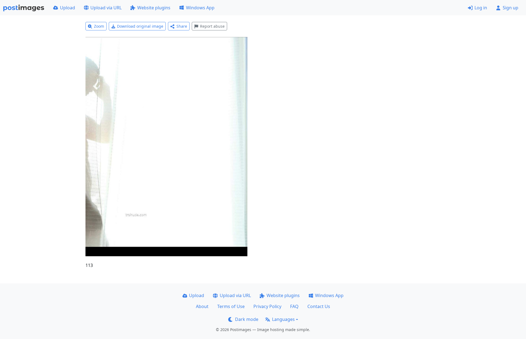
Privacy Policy (267, 306)
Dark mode (246, 319)
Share (181, 26)
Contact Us (318, 306)
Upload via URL (106, 8)
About (202, 306)
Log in (480, 8)
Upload (67, 8)
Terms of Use (231, 306)
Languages (283, 319)
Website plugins (153, 8)
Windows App (200, 8)
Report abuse (212, 26)
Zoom (99, 26)
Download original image (140, 26)
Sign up (510, 8)
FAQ (294, 306)
